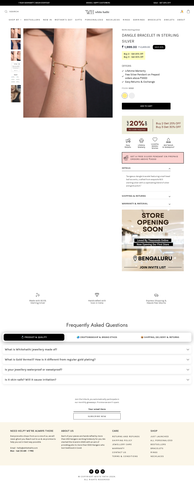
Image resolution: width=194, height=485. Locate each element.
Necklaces (113, 20)
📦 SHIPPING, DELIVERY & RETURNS (160, 337)
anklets (169, 20)
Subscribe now (97, 416)
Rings (126, 20)
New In (47, 20)
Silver (132, 95)
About (181, 20)
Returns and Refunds (126, 436)
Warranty (118, 448)
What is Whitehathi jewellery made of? (31, 349)
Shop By (14, 20)
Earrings (139, 20)
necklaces (157, 456)
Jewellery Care (122, 444)
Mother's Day (63, 20)
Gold (125, 95)
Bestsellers (32, 20)
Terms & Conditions (125, 456)
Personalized (94, 20)
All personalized (162, 440)
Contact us (119, 452)
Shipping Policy (122, 440)
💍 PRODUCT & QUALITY (34, 337)
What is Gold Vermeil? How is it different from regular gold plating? (50, 359)
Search (11, 12)
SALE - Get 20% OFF (162, 3)
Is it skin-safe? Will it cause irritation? (30, 379)
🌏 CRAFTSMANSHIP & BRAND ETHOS (97, 337)
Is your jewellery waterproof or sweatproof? (33, 369)
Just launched (160, 436)
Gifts (78, 20)
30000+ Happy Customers (98, 3)
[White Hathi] (97, 11)
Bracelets (154, 20)
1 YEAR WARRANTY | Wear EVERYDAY (34, 3)
